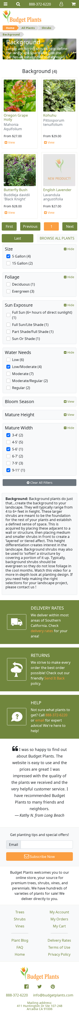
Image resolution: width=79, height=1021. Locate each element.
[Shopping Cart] (73, 4)
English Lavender (57, 189)
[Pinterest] (53, 986)
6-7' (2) (17, 456)
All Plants (28, 28)
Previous (30, 226)
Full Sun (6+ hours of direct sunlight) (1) (42, 315)
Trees (19, 912)
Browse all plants (57, 238)
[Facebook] (26, 986)
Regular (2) (21, 387)
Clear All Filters (40, 482)
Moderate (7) (23, 373)
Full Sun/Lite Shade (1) (30, 324)
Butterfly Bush (15, 189)
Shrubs (46, 28)
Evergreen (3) (23, 291)
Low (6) (18, 359)
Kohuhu (49, 115)
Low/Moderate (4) (27, 366)
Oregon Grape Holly (16, 117)
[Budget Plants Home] (22, 16)
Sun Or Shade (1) (26, 338)
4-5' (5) (17, 442)
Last (17, 238)
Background (11, 34)
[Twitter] (39, 986)
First (9, 226)
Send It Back (54, 678)
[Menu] (5, 4)
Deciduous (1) (23, 284)
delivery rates (42, 630)
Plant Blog (19, 940)
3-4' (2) (17, 435)
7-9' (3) (17, 463)
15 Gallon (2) (22, 263)
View (11, 142)
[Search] (18, 4)
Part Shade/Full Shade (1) (33, 331)
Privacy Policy (59, 954)
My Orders (59, 919)
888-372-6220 (56, 715)
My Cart (59, 926)
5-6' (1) (17, 449)
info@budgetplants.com (53, 995)
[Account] (61, 4)
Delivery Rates (59, 940)
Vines (19, 926)
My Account (59, 912)
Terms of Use (59, 947)
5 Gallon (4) (21, 256)
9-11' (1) (18, 470)
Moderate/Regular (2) (30, 380)
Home (10, 28)
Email (13, 844)
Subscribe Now (42, 856)
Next (70, 226)
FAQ (19, 947)
